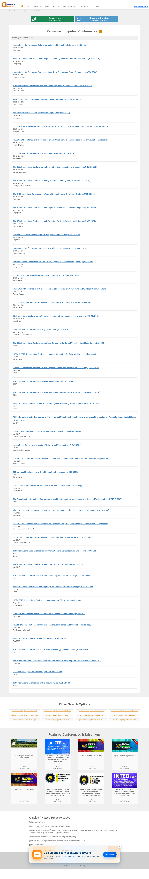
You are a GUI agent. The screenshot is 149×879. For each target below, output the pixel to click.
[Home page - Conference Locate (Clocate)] (22, 6)
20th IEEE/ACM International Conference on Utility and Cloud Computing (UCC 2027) (49, 614)
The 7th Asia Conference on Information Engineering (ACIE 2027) (41, 113)
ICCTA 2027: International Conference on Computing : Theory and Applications (47, 600)
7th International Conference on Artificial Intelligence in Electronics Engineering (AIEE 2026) (53, 262)
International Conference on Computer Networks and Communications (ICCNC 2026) (49, 248)
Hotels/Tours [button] (99, 6)
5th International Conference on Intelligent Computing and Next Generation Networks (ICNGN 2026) (56, 58)
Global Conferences (38, 845)
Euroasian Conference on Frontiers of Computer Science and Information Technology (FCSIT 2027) (56, 368)
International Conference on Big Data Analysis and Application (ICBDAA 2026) (46, 234)
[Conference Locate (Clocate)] (9, 4)
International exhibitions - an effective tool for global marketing (53, 837)
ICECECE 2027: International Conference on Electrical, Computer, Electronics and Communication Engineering (60, 140)
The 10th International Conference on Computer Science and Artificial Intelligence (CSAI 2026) (54, 207)
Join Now (110, 854)
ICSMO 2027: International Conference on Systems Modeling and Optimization (47, 431)
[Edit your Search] (100, 31)
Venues (47, 6)
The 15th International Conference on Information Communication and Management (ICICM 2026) (55, 167)
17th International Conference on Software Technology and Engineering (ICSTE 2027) (50, 649)
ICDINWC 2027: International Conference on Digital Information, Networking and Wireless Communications (59, 289)
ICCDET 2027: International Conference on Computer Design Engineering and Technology (52, 537)
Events (28, 6)
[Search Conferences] (131, 6)
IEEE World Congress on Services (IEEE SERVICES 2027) (37, 672)
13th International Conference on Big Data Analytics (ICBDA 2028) (41, 683)
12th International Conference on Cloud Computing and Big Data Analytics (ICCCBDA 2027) (52, 86)
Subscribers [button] (85, 6)
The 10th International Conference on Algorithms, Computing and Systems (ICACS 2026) (51, 180)
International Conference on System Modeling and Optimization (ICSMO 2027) (47, 445)
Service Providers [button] (70, 6)
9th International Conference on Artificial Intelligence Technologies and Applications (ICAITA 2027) (56, 403)
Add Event (56, 6)
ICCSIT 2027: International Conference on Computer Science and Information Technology (52, 625)
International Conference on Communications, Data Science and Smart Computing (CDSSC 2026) (55, 72)
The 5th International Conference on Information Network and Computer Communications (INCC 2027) (57, 660)
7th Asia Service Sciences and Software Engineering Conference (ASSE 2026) (47, 99)
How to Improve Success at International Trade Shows (50, 826)
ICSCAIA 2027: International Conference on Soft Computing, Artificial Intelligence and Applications (56, 354)
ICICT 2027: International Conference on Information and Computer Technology (47, 485)
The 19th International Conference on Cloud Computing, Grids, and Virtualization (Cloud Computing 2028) (59, 343)
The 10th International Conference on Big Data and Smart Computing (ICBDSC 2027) (49, 564)
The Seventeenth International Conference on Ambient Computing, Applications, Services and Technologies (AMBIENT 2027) (67, 499)
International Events (38, 822)
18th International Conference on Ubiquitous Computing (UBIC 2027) (43, 381)
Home (10, 11)
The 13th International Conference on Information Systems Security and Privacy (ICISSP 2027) (54, 221)
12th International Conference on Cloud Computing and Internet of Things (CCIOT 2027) (51, 575)
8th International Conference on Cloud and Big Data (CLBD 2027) (41, 638)
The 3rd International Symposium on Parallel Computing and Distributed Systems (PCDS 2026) (54, 194)
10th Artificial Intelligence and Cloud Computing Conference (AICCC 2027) (45, 472)
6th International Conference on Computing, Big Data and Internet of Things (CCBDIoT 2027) (53, 586)
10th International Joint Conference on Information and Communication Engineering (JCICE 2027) (55, 551)
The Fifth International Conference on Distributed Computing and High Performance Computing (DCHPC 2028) (61, 510)
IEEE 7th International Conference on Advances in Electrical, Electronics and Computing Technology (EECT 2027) (62, 126)
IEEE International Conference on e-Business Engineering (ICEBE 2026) (44, 153)
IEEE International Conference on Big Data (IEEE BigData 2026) (40, 329)
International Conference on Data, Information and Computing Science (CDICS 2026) (49, 45)
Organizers (38, 6)
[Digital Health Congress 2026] (125, 746)
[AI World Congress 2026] (24, 780)
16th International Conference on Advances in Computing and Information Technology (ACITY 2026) (56, 392)
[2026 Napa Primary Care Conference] (24, 746)
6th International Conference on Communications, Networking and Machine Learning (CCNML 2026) (56, 316)
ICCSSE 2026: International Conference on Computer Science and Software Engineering (51, 302)
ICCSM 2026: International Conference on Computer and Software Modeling (46, 275)
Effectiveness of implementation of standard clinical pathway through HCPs (58, 841)
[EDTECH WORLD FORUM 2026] (91, 746)
